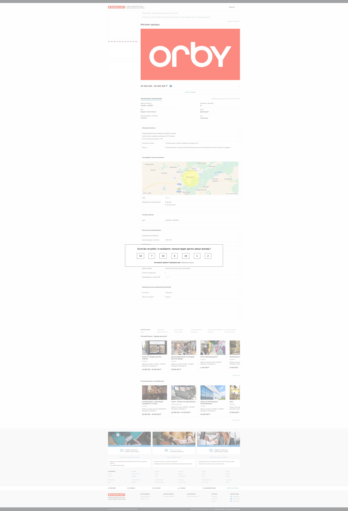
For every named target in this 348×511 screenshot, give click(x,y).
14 (186, 256)
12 (163, 256)
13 (140, 256)
